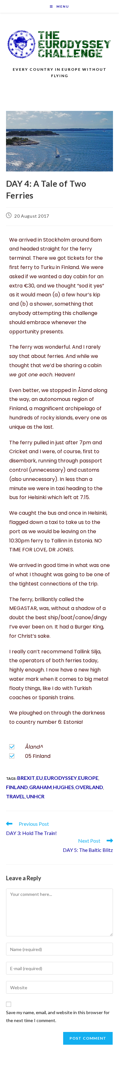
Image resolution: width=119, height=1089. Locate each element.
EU (39, 778)
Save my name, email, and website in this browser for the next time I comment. (57, 1016)
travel (15, 796)
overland (89, 787)
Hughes (63, 787)
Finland (17, 787)
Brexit (26, 778)
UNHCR (35, 796)
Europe (88, 778)
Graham (40, 787)
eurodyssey (60, 778)
